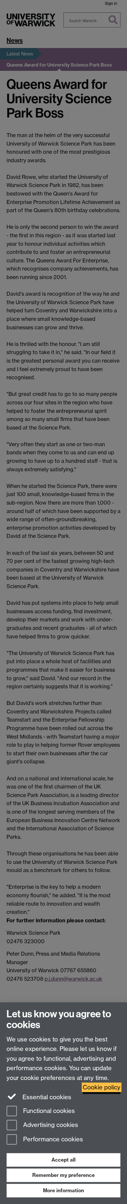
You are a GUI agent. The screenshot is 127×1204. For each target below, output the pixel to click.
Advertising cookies (49, 1125)
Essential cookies (46, 1097)
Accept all (63, 1160)
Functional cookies (48, 1111)
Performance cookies (52, 1139)
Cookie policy (101, 1087)
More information (63, 1190)
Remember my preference (63, 1175)
